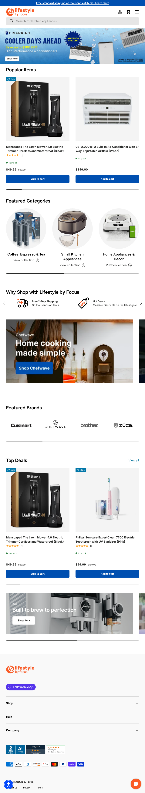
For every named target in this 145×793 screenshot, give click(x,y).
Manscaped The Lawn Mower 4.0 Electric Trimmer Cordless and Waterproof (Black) (35, 149)
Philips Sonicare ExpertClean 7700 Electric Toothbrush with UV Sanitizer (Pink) (105, 540)
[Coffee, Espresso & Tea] (26, 228)
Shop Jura (24, 620)
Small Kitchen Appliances (72, 256)
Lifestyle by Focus (23, 782)
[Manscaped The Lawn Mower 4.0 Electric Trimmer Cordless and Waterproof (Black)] (37, 109)
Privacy (26, 787)
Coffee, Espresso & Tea (26, 254)
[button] (128, 12)
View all (134, 460)
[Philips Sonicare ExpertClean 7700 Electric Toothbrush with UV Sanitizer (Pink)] (107, 500)
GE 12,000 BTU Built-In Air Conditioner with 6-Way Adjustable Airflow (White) (107, 149)
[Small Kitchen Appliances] (72, 228)
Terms (39, 787)
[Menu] (137, 12)
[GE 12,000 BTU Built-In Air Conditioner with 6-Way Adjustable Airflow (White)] (107, 109)
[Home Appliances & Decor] (119, 228)
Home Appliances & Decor (119, 256)
